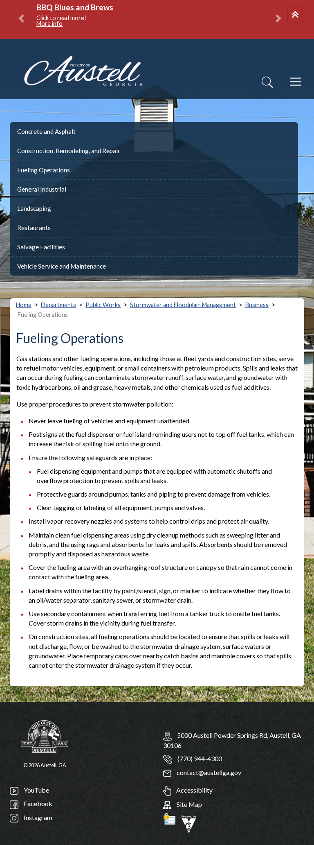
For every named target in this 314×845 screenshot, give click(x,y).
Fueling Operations (43, 170)
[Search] (267, 82)
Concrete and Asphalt (46, 131)
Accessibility (194, 790)
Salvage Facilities (41, 247)
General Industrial (41, 189)
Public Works (103, 304)
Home (23, 304)
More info (49, 23)
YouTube (35, 790)
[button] (296, 15)
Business (257, 304)
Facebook (37, 803)
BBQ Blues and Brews (74, 7)
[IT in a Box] (188, 823)
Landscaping (34, 208)
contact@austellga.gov (208, 772)
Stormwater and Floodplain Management (183, 304)
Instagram (37, 817)
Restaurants (34, 227)
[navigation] (296, 87)
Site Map (188, 804)
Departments (58, 304)
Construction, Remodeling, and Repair (68, 150)
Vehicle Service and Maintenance (61, 266)
